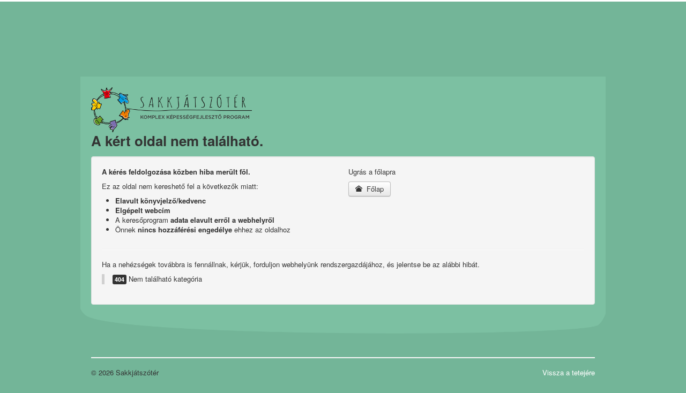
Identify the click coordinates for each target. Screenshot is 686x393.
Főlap (374, 189)
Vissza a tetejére (568, 372)
